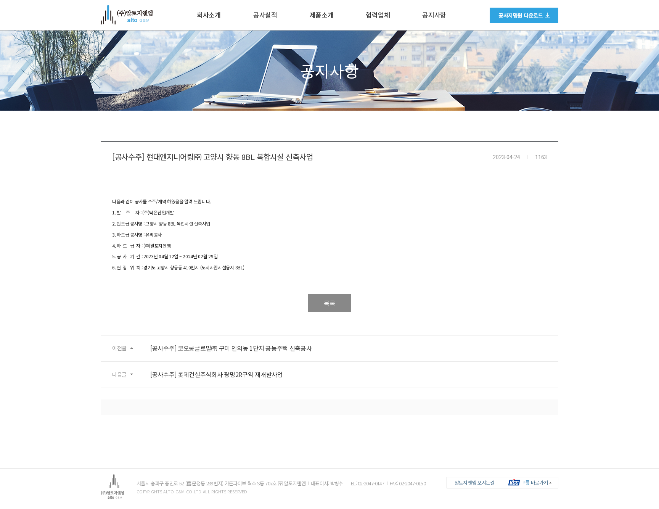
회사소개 (209, 15)
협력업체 (378, 15)
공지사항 (434, 15)
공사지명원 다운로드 (520, 15)
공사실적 (265, 15)
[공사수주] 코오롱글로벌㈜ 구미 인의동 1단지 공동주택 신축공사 (231, 348)
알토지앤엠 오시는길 (475, 482)
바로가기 (534, 482)
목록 (329, 303)
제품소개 (322, 15)
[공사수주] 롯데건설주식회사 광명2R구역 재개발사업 (216, 374)
